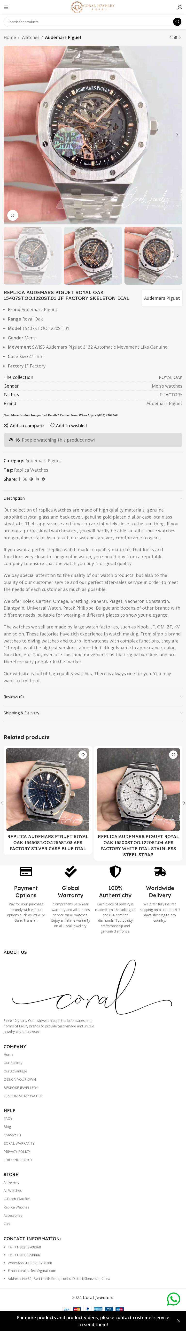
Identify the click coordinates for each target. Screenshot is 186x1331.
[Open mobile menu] (6, 7)
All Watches (13, 1190)
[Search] (177, 22)
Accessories (13, 1215)
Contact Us (12, 1135)
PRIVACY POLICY (17, 1151)
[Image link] (93, 986)
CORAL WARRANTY (19, 1143)
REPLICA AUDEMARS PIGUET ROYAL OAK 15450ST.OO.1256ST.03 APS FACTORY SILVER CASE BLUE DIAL (47, 842)
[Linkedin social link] (37, 479)
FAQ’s (8, 1118)
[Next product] (180, 37)
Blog (7, 1126)
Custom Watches (17, 1198)
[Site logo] (93, 7)
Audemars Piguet (63, 37)
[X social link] (25, 479)
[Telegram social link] (43, 479)
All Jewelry (11, 1182)
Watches (30, 37)
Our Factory (13, 1062)
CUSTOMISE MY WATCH (23, 1096)
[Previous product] (170, 37)
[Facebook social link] (19, 479)
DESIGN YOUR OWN (20, 1079)
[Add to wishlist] (82, 754)
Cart (7, 1223)
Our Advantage (15, 1071)
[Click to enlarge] (12, 215)
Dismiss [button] (178, 1321)
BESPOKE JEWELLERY (21, 1087)
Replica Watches (31, 470)
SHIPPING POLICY (18, 1159)
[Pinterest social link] (31, 479)
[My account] (180, 7)
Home (10, 37)
